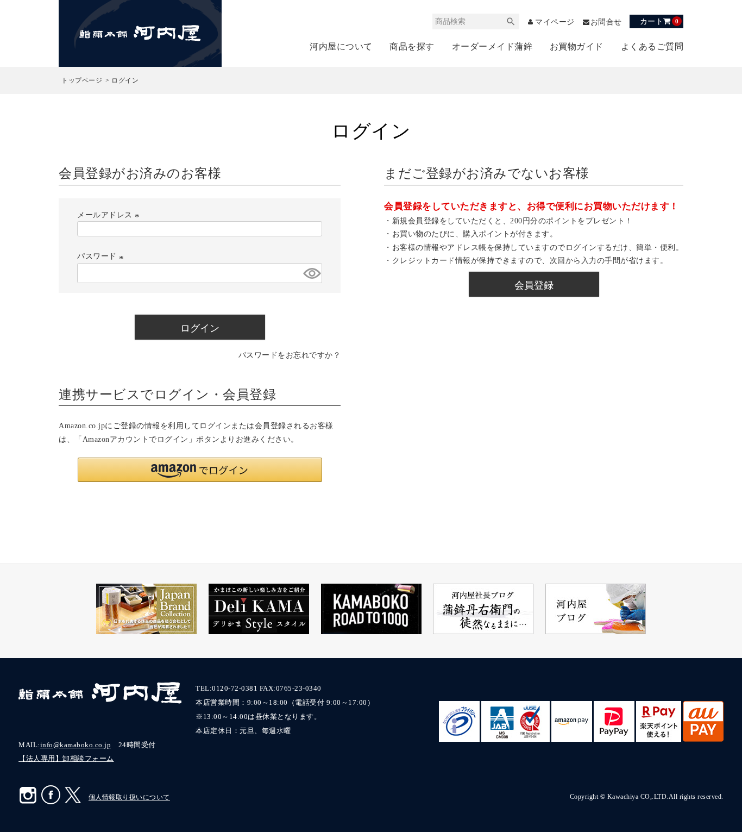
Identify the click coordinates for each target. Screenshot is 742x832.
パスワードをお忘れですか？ (289, 355)
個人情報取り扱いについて (129, 797)
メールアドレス (109, 214)
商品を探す (412, 46)
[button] (200, 470)
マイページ (555, 22)
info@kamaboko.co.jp (75, 745)
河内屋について (341, 46)
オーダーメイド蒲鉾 (492, 46)
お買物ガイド (576, 46)
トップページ (81, 80)
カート (659, 21)
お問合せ (606, 22)
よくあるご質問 (652, 46)
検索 (511, 21)
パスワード (102, 256)
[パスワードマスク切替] (311, 273)
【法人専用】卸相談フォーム (66, 758)
